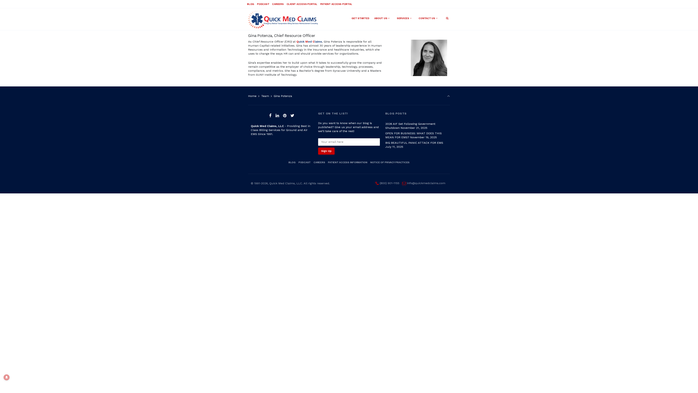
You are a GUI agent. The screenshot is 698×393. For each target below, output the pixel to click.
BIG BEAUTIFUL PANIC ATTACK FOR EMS (414, 142)
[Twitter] (292, 115)
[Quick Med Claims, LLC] (283, 19)
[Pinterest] (284, 115)
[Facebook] (270, 115)
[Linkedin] (277, 115)
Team (265, 96)
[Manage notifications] (6, 377)
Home (252, 96)
